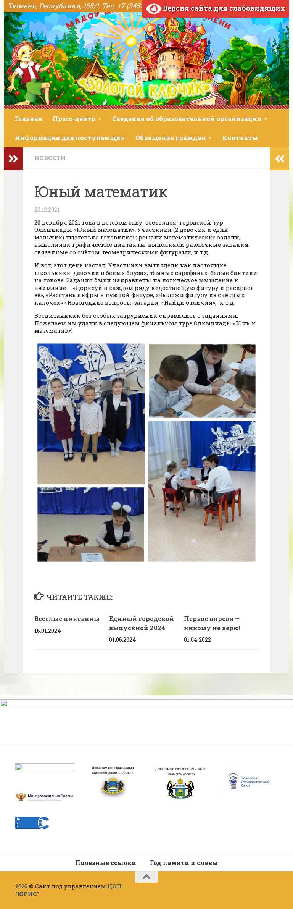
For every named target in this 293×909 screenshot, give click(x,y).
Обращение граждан (170, 138)
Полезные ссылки (105, 863)
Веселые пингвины (67, 619)
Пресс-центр (74, 119)
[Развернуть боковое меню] (13, 158)
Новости (50, 158)
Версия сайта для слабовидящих (223, 8)
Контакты (240, 138)
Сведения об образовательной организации (187, 119)
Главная (28, 119)
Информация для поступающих (70, 138)
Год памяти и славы (184, 863)
